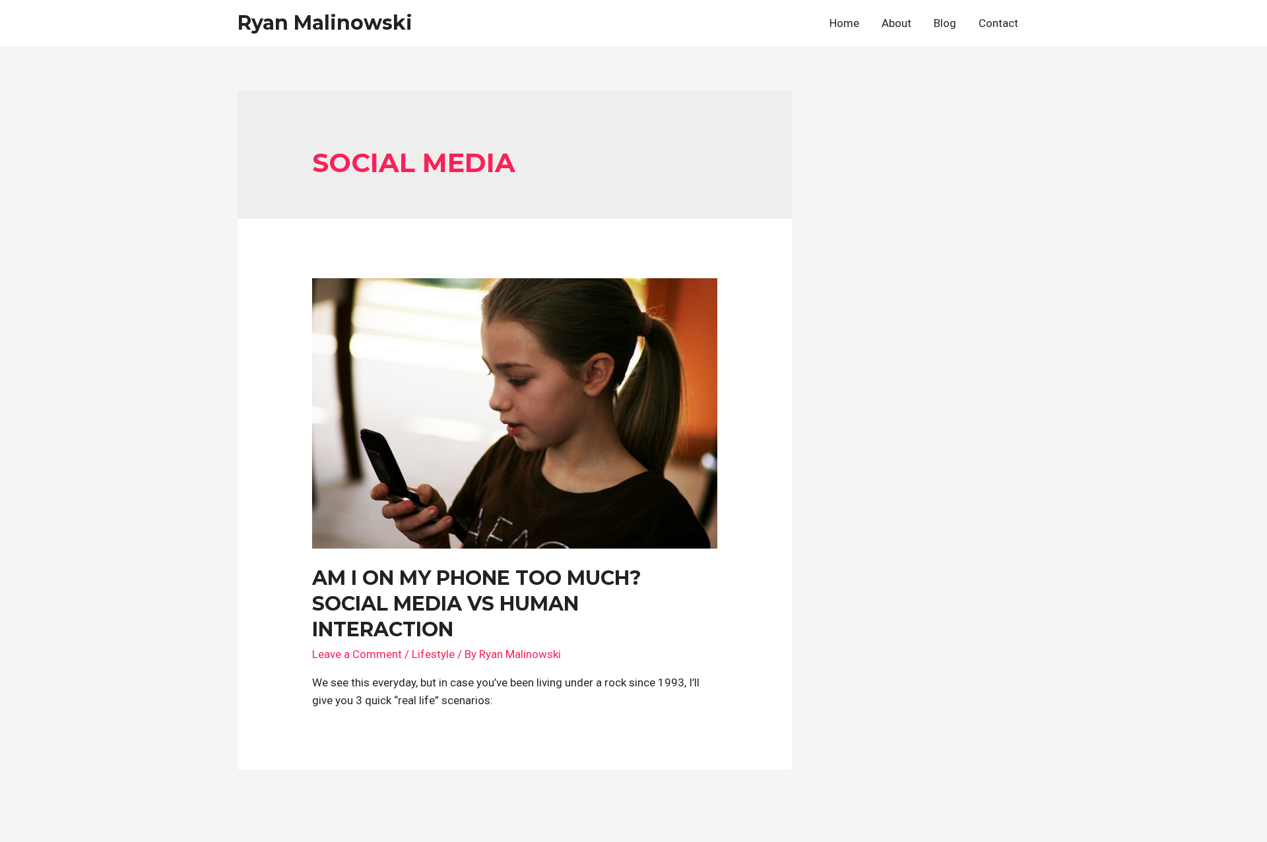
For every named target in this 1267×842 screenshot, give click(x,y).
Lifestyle (433, 654)
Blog (945, 23)
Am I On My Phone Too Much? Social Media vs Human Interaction (476, 604)
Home (844, 23)
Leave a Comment (357, 654)
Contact (998, 23)
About (896, 23)
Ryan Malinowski (325, 23)
